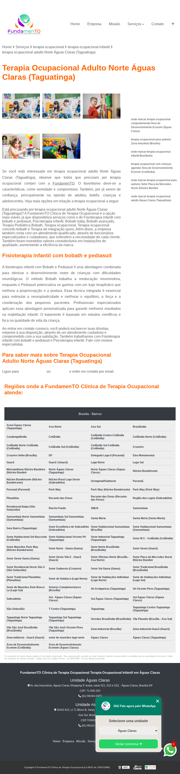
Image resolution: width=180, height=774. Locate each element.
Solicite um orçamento (153, 91)
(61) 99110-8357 (91, 725)
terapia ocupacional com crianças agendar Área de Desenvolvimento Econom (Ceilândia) (152, 167)
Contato (157, 24)
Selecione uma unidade (128, 721)
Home (75, 24)
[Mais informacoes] (173, 24)
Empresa (94, 24)
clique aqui (59, 371)
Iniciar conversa (127, 744)
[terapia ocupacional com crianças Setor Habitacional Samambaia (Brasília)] (61, 146)
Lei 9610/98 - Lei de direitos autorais (85, 658)
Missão (114, 24)
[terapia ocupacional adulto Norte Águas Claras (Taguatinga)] (21, 106)
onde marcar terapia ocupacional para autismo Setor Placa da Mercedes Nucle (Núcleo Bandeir (154, 184)
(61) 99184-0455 (33, 371)
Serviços (134, 24)
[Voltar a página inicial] (24, 24)
